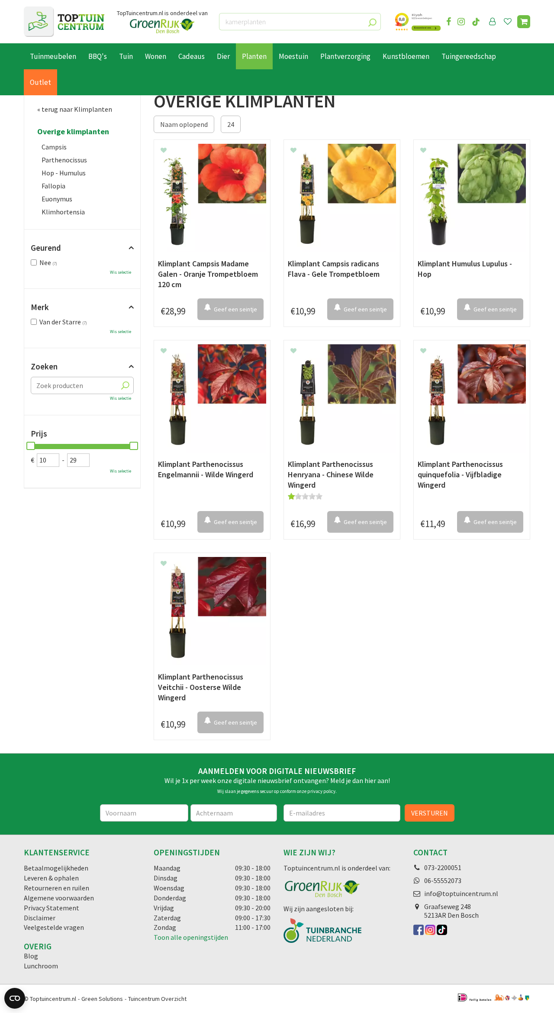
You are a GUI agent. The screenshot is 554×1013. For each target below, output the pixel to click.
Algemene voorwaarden (59, 897)
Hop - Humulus (64, 172)
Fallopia (53, 185)
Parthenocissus (64, 159)
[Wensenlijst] (507, 21)
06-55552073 (442, 880)
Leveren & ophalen (51, 878)
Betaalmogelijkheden (56, 868)
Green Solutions (102, 999)
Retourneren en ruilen (56, 888)
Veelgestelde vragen (54, 927)
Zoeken (44, 366)
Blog (31, 956)
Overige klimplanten (73, 131)
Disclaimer (39, 917)
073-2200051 (442, 867)
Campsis (54, 146)
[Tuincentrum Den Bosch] (64, 21)
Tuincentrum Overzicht (157, 999)
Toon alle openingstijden (191, 937)
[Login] (492, 21)
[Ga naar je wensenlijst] (509, 21)
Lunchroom (41, 965)
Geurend (46, 248)
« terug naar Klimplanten (74, 109)
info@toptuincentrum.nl (461, 893)
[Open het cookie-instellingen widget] (14, 998)
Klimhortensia (63, 211)
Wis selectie (120, 272)
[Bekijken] (523, 21)
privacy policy (321, 791)
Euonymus (57, 198)
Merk (40, 307)
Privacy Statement (51, 907)
